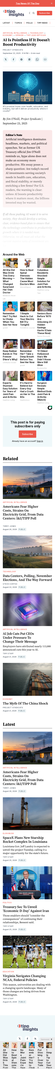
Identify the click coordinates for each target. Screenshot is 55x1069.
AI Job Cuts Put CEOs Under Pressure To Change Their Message (20, 637)
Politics (7, 903)
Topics (18, 23)
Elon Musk (8, 833)
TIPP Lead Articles (36, 35)
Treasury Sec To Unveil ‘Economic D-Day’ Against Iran (26, 908)
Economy (8, 35)
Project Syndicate (13, 50)
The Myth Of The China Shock (25, 703)
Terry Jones (9, 526)
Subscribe (44, 13)
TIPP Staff (8, 653)
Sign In (40, 441)
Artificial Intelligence (15, 33)
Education (8, 972)
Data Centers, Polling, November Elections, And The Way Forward (27, 577)
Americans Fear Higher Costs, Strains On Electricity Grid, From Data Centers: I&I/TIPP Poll (23, 512)
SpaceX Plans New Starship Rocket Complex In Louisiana (25, 839)
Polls (29, 23)
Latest (6, 23)
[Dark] (30, 13)
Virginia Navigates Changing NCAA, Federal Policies (24, 978)
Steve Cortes (10, 584)
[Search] (33, 13)
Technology (36, 33)
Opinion (20, 35)
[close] (51, 3)
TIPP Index (42, 23)
